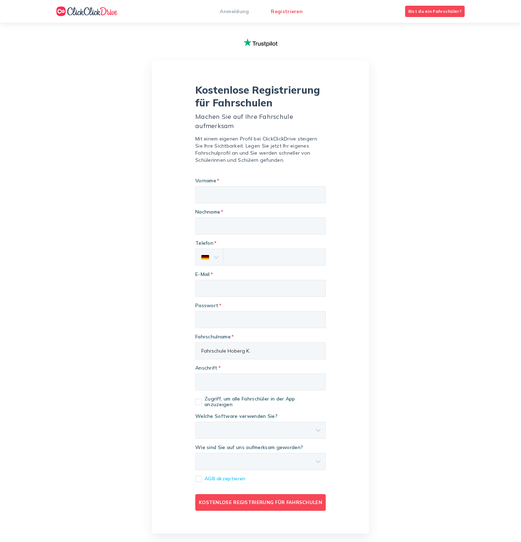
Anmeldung (234, 11)
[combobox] (260, 382)
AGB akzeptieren (225, 478)
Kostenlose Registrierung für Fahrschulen (260, 502)
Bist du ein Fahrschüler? (434, 11)
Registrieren (287, 11)
